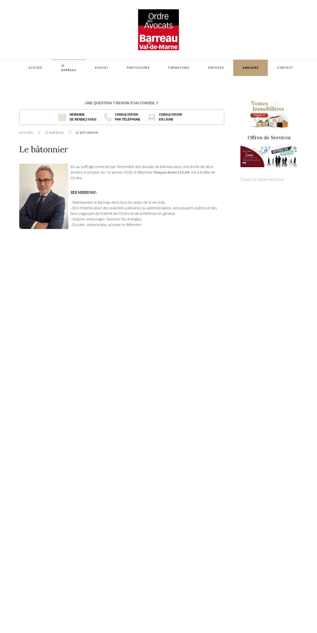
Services (216, 68)
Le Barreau (68, 68)
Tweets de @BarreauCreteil (262, 179)
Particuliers (138, 68)
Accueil (36, 68)
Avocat (101, 68)
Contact (285, 68)
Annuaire (251, 68)
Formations (178, 68)
